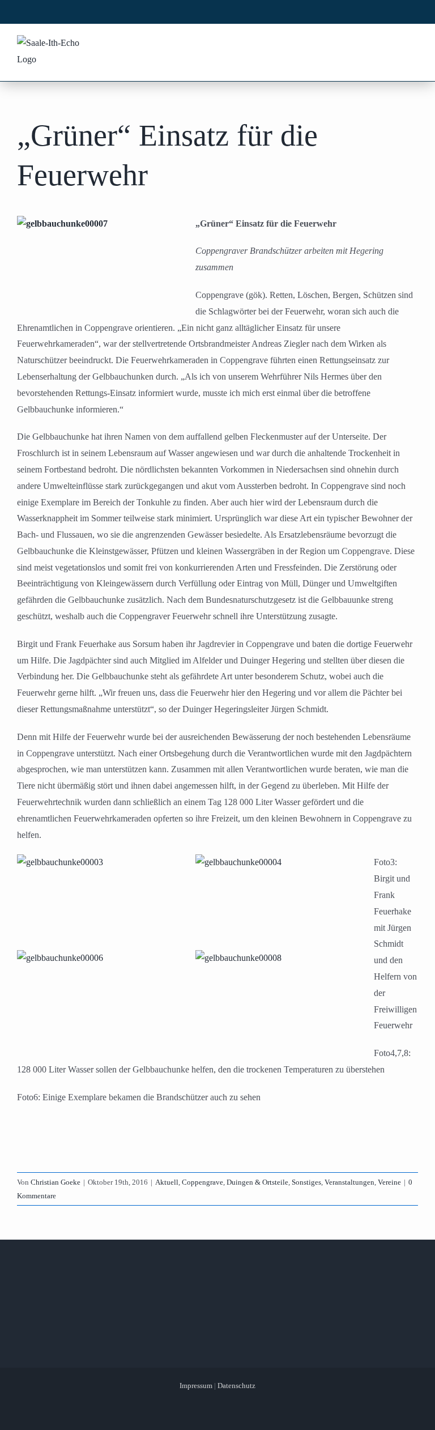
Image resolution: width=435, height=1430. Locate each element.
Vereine (389, 1182)
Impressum (196, 1385)
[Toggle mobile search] (390, 44)
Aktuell (166, 1182)
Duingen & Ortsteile (257, 1182)
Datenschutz (236, 1385)
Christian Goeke (55, 1182)
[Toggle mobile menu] (412, 44)
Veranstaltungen (349, 1182)
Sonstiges (306, 1182)
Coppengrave (202, 1182)
